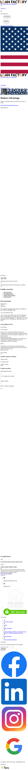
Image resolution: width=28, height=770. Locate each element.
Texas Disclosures (7, 636)
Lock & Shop (4, 352)
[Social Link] (14, 677)
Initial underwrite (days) (6, 371)
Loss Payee (3, 306)
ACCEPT (10, 573)
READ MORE (4, 573)
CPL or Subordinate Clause (7, 312)
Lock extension (4, 329)
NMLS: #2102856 (7, 628)
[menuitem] (7, 17)
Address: (3, 101)
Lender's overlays (5, 364)
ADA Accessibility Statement (10, 639)
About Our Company (8, 621)
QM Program (4, 303)
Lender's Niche (4, 359)
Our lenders (3, 85)
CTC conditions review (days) (7, 376)
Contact (5, 625)
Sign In (2, 25)
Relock (2, 343)
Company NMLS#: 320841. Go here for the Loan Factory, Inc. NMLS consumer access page (14, 632)
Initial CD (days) (4, 381)
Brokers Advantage (5, 88)
